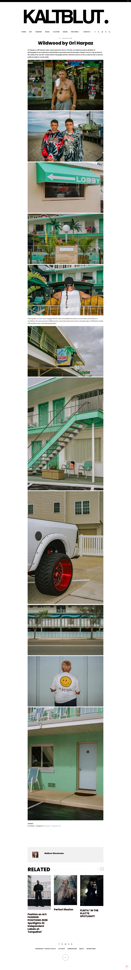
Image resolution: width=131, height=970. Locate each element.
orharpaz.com (56, 826)
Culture (56, 32)
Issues (65, 32)
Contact (86, 32)
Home (24, 32)
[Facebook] (95, 31)
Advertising (91, 948)
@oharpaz (46, 826)
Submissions (72, 948)
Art (30, 32)
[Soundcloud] (102, 31)
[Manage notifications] (126, 966)
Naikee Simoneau (54, 853)
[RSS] (106, 31)
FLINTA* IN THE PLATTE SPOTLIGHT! (89, 913)
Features (74, 32)
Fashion (39, 32)
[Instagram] (98, 31)
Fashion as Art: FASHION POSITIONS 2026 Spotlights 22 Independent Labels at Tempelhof (38, 923)
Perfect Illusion (63, 909)
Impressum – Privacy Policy (45, 948)
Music (47, 32)
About (81, 948)
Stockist (61, 948)
